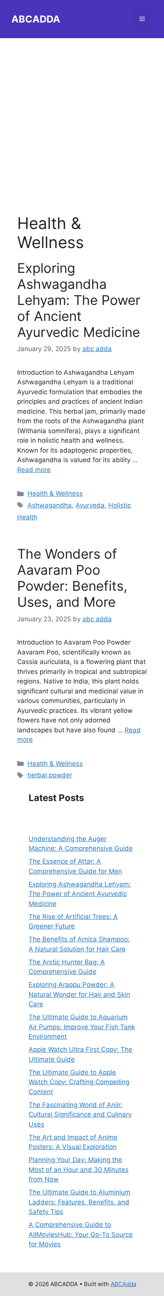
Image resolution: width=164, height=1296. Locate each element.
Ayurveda (90, 505)
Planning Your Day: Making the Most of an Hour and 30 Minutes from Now (79, 1169)
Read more (34, 470)
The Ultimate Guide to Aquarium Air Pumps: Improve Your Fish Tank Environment (82, 1026)
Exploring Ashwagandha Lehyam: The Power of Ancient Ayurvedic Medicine (78, 300)
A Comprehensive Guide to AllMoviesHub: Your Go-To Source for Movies (81, 1234)
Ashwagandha (49, 505)
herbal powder (49, 775)
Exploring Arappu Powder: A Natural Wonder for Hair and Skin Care (79, 994)
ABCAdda (123, 1284)
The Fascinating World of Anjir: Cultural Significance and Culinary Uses (80, 1114)
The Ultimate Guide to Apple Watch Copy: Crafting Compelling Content (79, 1082)
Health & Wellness (55, 493)
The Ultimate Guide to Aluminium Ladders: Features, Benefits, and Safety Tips (79, 1201)
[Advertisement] (82, 120)
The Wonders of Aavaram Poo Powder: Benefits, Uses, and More (72, 578)
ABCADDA (35, 19)
